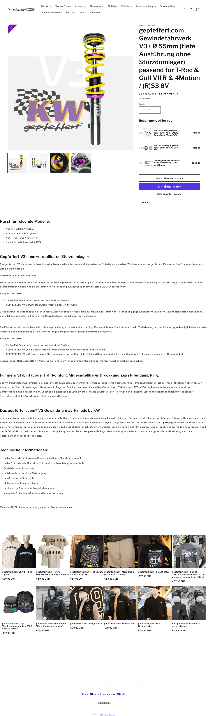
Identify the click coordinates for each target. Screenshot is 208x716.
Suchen (73, 657)
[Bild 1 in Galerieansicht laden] (17, 163)
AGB (134, 657)
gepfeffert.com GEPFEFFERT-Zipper (17, 573)
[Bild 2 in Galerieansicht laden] (38, 163)
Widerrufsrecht (92, 691)
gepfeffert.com (60, 691)
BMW (101, 715)
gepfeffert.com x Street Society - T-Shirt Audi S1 (86, 573)
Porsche (112, 715)
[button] (146, 6)
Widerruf (125, 657)
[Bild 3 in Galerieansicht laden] (60, 163)
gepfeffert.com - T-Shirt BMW (153, 572)
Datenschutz (111, 657)
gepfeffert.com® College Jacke (86, 623)
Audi (106, 715)
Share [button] (145, 202)
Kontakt (83, 657)
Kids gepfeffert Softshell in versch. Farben (186, 624)
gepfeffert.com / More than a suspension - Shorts (119, 573)
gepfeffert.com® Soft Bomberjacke (149, 624)
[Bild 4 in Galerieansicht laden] (81, 163)
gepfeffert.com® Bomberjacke (119, 623)
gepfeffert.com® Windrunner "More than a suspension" (51, 624)
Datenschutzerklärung (111, 691)
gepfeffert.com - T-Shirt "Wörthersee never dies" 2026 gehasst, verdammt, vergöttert (188, 574)
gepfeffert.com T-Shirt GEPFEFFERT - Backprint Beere (52, 573)
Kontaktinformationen (151, 691)
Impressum (96, 657)
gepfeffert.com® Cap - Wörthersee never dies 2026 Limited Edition (17, 626)
